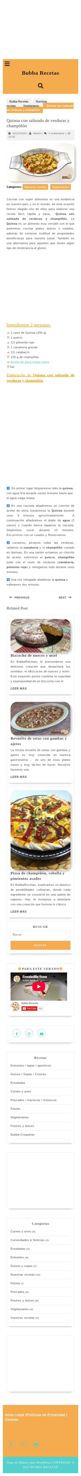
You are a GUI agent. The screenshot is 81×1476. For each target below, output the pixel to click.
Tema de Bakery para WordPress (28, 1462)
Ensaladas (18, 1082)
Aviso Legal (14, 1415)
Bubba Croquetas (23, 1134)
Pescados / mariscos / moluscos (34, 1100)
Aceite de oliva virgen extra (30, 362)
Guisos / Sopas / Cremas (28, 1074)
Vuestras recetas (22, 1317)
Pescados (17, 1291)
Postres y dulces (22, 1126)
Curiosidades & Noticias (27, 1240)
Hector (37, 133)
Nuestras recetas (35, 186)
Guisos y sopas (22, 1266)
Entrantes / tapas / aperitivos (31, 1065)
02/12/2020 (19, 133)
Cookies (11, 1419)
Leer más (19, 688)
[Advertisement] (40, 31)
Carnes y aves (21, 1091)
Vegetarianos (31, 105)
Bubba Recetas (40, 73)
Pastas (15, 1108)
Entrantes (17, 1257)
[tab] (7, 63)
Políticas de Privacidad (46, 1415)
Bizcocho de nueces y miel (34, 655)
